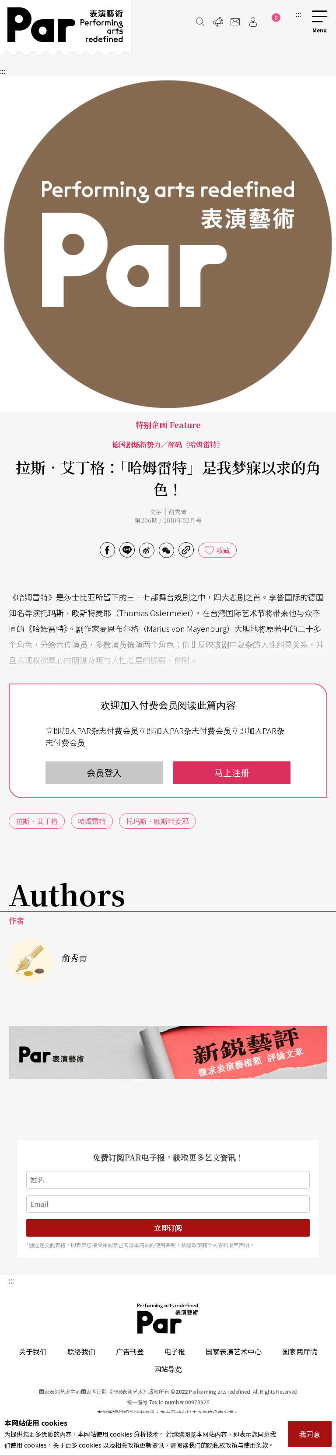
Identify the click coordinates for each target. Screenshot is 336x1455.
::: (298, 14)
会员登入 (104, 772)
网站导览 (168, 1369)
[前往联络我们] (235, 22)
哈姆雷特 (92, 821)
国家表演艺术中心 (234, 1351)
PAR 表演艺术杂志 (168, 1318)
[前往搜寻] (200, 22)
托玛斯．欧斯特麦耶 (157, 821)
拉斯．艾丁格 (37, 821)
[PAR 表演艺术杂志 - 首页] (65, 27)
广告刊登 (130, 1351)
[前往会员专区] (253, 22)
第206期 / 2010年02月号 (168, 520)
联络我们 (81, 1351)
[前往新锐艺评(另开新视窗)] (168, 1052)
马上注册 (231, 772)
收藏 (223, 550)
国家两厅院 (299, 1351)
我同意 (309, 1434)
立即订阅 (168, 1228)
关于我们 (33, 1351)
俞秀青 (177, 511)
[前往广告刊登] (218, 22)
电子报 (174, 1351)
